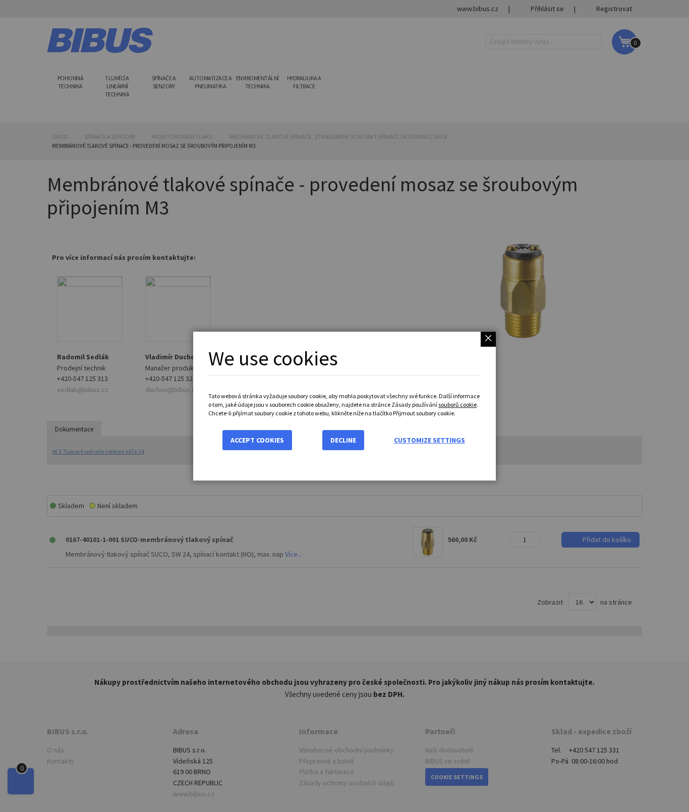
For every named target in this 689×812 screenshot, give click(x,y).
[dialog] (344, 406)
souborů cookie (457, 404)
